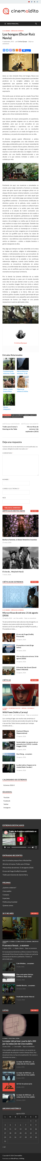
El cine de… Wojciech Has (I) (12, 572)
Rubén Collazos (19, 948)
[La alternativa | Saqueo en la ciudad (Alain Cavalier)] (8, 765)
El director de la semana (23, 941)
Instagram (6, 807)
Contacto (6, 895)
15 (31, 1129)
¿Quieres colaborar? (9, 887)
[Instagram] (37, 1)
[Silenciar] (33, 847)
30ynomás (5, 941)
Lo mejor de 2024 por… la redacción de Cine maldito (25, 1074)
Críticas (24, 708)
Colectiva (12, 1038)
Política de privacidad (10, 902)
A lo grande (6, 31)
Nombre (6, 479)
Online (4, 709)
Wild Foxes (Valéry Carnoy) (15, 712)
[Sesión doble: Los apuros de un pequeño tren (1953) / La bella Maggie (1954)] (8, 742)
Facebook (6, 801)
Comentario (7, 453)
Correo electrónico (11, 488)
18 (10, 1133)
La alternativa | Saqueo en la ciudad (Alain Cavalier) (26, 766)
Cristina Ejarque (22, 41)
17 (5, 1133)
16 (36, 1129)
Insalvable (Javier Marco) (25, 996)
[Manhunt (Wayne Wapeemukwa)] (8, 731)
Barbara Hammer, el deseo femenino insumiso (19, 540)
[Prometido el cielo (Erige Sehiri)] (8, 645)
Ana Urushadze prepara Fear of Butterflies (17, 860)
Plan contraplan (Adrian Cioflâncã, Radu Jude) (24, 975)
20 (20, 1133)
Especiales (6, 898)
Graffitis (33, 415)
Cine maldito (19, 618)
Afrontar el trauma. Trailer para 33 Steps (16, 864)
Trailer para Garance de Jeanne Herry (15, 875)
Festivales (30, 708)
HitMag (21, 1158)
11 (10, 1129)
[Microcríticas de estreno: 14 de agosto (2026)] (8, 656)
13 (20, 1129)
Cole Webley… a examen (25, 963)
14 (26, 1129)
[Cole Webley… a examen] (8, 964)
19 (15, 1133)
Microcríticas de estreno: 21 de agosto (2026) (18, 867)
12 (15, 1129)
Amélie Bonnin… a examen (25, 985)
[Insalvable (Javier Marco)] (8, 997)
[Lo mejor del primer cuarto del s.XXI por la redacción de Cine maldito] (20, 1015)
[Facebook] (32, 1)
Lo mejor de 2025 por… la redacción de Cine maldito (25, 1063)
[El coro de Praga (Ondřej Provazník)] (8, 634)
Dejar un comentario (30, 618)
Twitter (5, 804)
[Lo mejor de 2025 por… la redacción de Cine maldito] (8, 1062)
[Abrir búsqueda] (36, 23)
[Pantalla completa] (36, 847)
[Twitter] (34, 1)
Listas (17, 1038)
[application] (20, 839)
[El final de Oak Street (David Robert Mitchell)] (8, 668)
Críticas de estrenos (17, 31)
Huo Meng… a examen (24, 754)
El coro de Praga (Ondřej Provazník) (15, 871)
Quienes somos (8, 905)
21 (26, 1133)
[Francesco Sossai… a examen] (20, 918)
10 (5, 1129)
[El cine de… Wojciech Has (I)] (20, 558)
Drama (26, 415)
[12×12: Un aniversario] (8, 1084)
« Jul (3, 1147)
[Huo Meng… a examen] (8, 754)
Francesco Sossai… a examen (15, 945)
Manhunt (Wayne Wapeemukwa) (22, 732)
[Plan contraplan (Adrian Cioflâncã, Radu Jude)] (8, 975)
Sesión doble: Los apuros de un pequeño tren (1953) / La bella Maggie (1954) (27, 744)
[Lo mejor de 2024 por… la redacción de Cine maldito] (8, 1073)
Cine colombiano (17, 415)
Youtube (6, 797)
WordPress (14, 1158)
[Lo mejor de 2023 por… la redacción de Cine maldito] (8, 1095)
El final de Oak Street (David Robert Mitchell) (26, 668)
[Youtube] (29, 1)
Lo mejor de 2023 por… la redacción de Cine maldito (25, 1096)
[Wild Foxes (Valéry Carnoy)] (20, 695)
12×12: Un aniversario (24, 1084)
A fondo (5, 708)
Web (4, 498)
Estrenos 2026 (8, 785)
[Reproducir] (5, 847)
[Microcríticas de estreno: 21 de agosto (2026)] (20, 597)
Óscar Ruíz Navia (17, 417)
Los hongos (7, 417)
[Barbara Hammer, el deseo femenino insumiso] (20, 525)
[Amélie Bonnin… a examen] (8, 986)
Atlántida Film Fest (14, 708)
